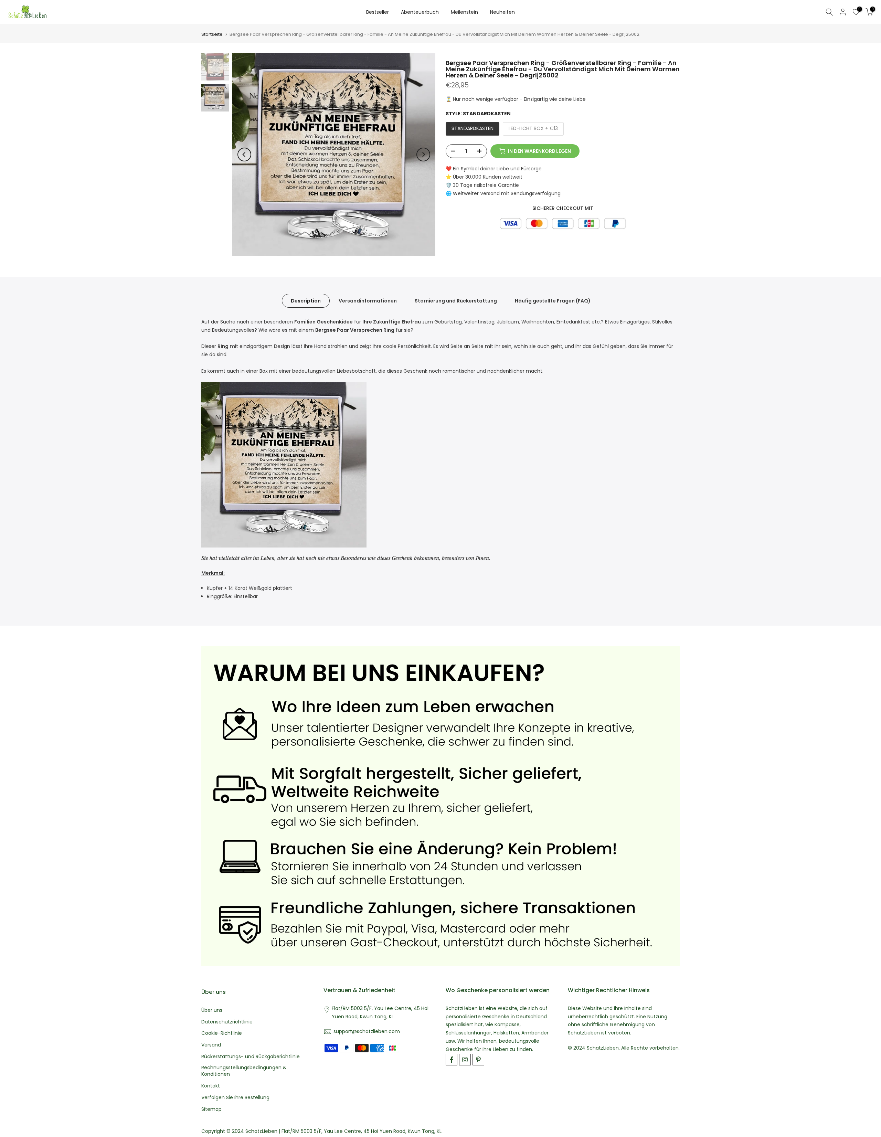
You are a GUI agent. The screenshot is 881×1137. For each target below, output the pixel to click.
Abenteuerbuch (420, 12)
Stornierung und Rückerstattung (456, 300)
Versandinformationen (368, 300)
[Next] (423, 154)
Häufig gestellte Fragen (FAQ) (553, 300)
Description (306, 300)
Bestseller (377, 12)
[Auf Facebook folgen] (451, 1059)
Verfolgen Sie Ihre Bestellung (235, 1097)
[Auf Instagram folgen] (465, 1059)
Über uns (211, 1010)
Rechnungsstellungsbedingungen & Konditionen (244, 1071)
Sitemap (211, 1109)
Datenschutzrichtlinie (227, 1022)
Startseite (212, 34)
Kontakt (210, 1086)
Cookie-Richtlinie (221, 1033)
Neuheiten (502, 12)
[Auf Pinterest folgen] (478, 1059)
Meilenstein (464, 12)
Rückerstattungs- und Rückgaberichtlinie (250, 1056)
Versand (211, 1045)
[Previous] (244, 154)
